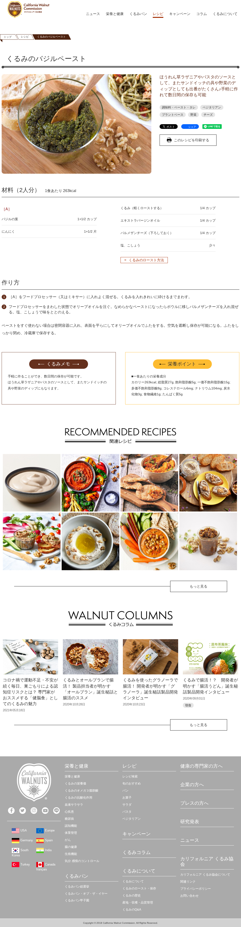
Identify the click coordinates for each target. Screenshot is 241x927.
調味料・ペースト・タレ (179, 107)
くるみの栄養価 (75, 783)
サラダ (127, 804)
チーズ (208, 114)
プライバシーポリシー (195, 888)
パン (125, 790)
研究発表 (189, 821)
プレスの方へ (194, 803)
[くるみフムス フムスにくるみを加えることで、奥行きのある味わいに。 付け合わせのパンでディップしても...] (90, 541)
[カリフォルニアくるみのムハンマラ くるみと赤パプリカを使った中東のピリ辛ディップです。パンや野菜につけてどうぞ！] (90, 483)
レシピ (158, 14)
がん (68, 840)
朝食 (188, 705)
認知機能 (71, 825)
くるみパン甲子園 (77, 900)
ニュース (93, 14)
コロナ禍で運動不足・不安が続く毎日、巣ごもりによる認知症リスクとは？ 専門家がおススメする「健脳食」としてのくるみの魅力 (30, 692)
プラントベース (172, 114)
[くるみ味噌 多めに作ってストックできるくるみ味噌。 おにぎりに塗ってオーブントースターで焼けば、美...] (208, 541)
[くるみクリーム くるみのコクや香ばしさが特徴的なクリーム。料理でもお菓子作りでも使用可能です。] (31, 483)
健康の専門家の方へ (201, 766)
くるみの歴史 (131, 895)
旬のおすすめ (131, 783)
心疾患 (69, 811)
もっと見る (198, 586)
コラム (201, 14)
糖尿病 (69, 818)
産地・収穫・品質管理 (137, 902)
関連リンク (188, 881)
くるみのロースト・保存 (139, 888)
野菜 (193, 114)
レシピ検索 (130, 776)
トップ (8, 36)
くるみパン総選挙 (77, 886)
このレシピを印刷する (191, 140)
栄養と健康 (115, 14)
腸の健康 (71, 847)
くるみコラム (136, 852)
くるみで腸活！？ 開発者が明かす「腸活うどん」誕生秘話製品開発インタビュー (210, 686)
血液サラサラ (74, 804)
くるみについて (225, 14)
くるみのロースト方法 (146, 260)
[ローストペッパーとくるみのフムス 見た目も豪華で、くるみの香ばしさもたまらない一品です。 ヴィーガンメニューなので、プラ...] (149, 541)
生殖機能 (71, 854)
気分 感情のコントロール (82, 861)
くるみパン (138, 14)
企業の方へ (192, 784)
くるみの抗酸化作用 (78, 797)
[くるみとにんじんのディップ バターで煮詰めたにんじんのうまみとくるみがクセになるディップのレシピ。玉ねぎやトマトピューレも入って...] (149, 483)
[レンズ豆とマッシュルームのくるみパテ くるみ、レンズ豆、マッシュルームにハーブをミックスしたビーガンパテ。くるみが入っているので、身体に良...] (31, 541)
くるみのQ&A (131, 909)
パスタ (127, 811)
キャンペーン (179, 14)
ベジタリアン (212, 107)
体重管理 (71, 833)
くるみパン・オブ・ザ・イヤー (86, 893)
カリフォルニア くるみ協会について (205, 874)
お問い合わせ (189, 895)
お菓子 (127, 797)
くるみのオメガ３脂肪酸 (81, 790)
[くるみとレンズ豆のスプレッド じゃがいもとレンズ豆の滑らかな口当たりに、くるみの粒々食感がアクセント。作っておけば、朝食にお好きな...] (208, 483)
